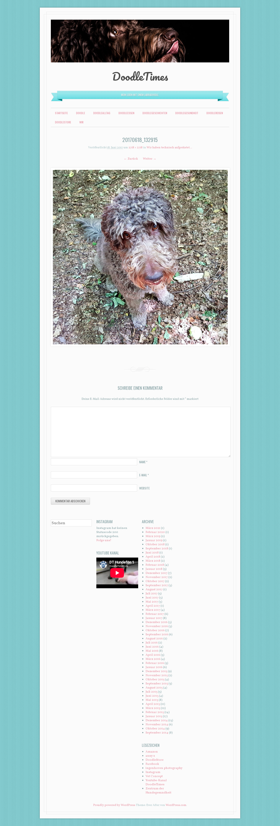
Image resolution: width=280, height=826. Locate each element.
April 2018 (153, 557)
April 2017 (153, 606)
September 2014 (157, 733)
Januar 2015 (154, 716)
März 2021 (153, 528)
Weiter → (149, 159)
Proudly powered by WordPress (114, 805)
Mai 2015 (152, 700)
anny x (150, 756)
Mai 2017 (152, 602)
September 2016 (157, 634)
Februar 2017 (155, 614)
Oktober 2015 (155, 679)
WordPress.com (176, 805)
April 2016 (153, 655)
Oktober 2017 (155, 581)
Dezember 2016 (156, 622)
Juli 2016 (152, 643)
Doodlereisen (214, 113)
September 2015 (157, 684)
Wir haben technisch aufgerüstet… (169, 148)
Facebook (152, 764)
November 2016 (157, 626)
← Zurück (131, 159)
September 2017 (157, 585)
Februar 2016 (155, 663)
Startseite (61, 113)
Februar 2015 (155, 712)
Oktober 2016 (155, 630)
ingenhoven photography (164, 768)
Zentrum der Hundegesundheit (158, 791)
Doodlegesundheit (186, 113)
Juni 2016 (152, 647)
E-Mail (144, 475)
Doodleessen (126, 113)
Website (144, 488)
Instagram (153, 772)
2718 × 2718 (135, 148)
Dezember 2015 (156, 671)
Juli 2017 (151, 594)
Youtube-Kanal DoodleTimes (156, 782)
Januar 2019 (154, 540)
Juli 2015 (151, 692)
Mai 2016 (152, 651)
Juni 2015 (152, 696)
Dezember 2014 (157, 720)
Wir (81, 122)
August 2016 (154, 639)
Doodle (80, 113)
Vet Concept (154, 776)
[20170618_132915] (140, 257)
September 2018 (157, 549)
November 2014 (157, 724)
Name (143, 462)
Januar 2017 (154, 618)
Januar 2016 (154, 667)
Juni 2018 (152, 553)
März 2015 (153, 708)
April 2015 (153, 704)
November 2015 (157, 675)
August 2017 (154, 589)
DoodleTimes (140, 76)
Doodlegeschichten (154, 113)
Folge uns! (103, 540)
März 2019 (153, 536)
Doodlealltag (101, 113)
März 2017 (153, 610)
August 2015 (154, 688)
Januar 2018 (154, 569)
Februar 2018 (155, 565)
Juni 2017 (152, 598)
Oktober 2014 (155, 729)
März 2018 (153, 561)
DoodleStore (63, 122)
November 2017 (157, 577)
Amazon (152, 752)
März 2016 (153, 659)
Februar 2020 (155, 532)
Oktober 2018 (155, 544)
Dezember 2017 (156, 573)
